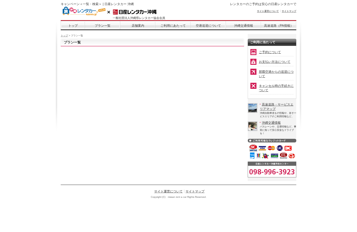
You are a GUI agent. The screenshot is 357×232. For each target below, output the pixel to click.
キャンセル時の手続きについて (276, 88)
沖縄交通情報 (243, 25)
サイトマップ (289, 11)
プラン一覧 (102, 25)
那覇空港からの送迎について (276, 74)
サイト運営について (268, 11)
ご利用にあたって (173, 25)
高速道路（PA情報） (278, 25)
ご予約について (270, 52)
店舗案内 (138, 25)
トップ (73, 25)
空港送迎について (208, 25)
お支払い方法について (274, 62)
